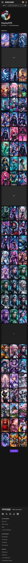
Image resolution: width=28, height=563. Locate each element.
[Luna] (5, 395)
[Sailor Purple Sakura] (5, 272)
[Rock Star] (23, 425)
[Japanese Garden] (14, 410)
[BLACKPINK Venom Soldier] (23, 134)
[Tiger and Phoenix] (5, 40)
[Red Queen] (5, 425)
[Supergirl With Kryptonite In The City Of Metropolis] (23, 90)
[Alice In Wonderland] (23, 366)
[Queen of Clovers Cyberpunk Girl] (5, 287)
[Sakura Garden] (23, 410)
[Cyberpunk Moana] (23, 163)
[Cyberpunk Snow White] (23, 228)
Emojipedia (5, 536)
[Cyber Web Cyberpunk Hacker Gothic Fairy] (5, 134)
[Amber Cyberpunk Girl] (5, 351)
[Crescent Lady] (5, 366)
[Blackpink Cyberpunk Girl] (14, 272)
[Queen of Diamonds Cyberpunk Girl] (14, 302)
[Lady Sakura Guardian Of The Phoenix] (23, 257)
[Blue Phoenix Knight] (23, 440)
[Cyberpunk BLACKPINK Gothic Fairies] (23, 105)
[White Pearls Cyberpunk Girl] (23, 287)
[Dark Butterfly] (5, 440)
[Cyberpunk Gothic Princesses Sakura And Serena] (14, 90)
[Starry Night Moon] (5, 75)
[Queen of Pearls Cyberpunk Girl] (5, 302)
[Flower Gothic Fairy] (23, 213)
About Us (4, 521)
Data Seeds (5, 545)
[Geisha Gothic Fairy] (23, 316)
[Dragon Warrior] (14, 395)
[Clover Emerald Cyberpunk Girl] (23, 272)
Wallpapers (5, 552)
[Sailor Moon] (23, 75)
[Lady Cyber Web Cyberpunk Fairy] (14, 119)
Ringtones (4, 554)
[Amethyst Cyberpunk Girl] (5, 316)
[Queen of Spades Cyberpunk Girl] (14, 287)
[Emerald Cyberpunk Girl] (14, 316)
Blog (3, 527)
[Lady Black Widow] (23, 149)
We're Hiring (5, 524)
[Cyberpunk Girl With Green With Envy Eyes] (14, 178)
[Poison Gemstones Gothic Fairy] (5, 213)
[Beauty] (14, 75)
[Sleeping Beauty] (23, 178)
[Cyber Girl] (5, 228)
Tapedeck (4, 542)
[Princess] (5, 410)
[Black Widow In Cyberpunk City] (14, 213)
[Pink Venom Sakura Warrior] (14, 134)
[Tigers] (14, 40)
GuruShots (4, 539)
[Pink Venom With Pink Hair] (5, 178)
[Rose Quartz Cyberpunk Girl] (14, 351)
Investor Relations (6, 529)
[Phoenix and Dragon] (5, 90)
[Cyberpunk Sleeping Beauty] (23, 243)
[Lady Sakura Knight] (5, 119)
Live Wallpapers (6, 557)
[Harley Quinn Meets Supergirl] (14, 105)
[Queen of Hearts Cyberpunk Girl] (23, 302)
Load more (14, 451)
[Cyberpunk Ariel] (14, 163)
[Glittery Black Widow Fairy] (14, 228)
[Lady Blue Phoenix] (14, 149)
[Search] (25, 5)
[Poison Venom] (14, 257)
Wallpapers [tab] (4, 30)
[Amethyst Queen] (14, 366)
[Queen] (5, 381)
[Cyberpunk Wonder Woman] (14, 243)
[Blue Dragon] (23, 40)
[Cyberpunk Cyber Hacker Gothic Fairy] (23, 119)
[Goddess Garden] (14, 425)
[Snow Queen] (5, 257)
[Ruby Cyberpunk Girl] (23, 351)
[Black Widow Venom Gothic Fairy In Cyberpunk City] (5, 243)
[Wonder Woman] (5, 163)
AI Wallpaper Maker (7, 560)
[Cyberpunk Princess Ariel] (5, 105)
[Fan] (14, 381)
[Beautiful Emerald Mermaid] (5, 149)
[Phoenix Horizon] (14, 440)
